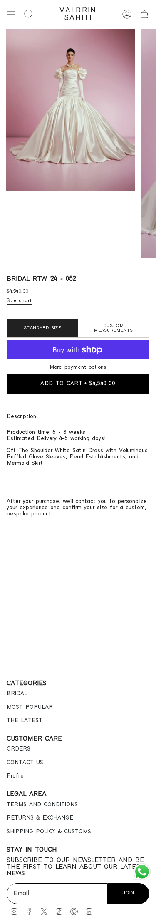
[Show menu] (10, 14)
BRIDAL (17, 693)
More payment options (78, 367)
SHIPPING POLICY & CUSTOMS (49, 832)
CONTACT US (25, 762)
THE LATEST (24, 720)
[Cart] (144, 14)
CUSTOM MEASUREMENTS (113, 328)
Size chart (19, 300)
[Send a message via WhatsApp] (142, 872)
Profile (15, 776)
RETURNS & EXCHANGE (40, 818)
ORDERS (18, 749)
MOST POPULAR (30, 707)
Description (21, 416)
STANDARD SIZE (42, 328)
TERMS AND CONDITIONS (42, 805)
